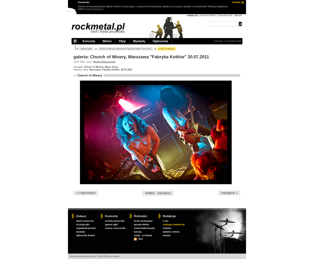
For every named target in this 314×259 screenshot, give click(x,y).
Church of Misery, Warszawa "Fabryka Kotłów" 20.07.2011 (125, 49)
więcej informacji (94, 9)
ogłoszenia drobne (85, 235)
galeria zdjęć (111, 224)
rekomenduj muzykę (144, 228)
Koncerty (88, 41)
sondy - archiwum (143, 235)
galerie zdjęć (86, 49)
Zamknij (236, 2)
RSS (140, 239)
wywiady (80, 232)
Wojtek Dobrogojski (104, 61)
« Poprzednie (86, 193)
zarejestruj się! (225, 15)
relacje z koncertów (115, 228)
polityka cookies (171, 232)
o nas (165, 221)
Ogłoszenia (160, 41)
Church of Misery (89, 75)
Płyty (122, 41)
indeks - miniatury (158, 193)
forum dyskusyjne (143, 221)
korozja (138, 232)
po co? (238, 15)
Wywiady (139, 41)
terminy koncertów (114, 221)
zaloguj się (192, 15)
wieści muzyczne (85, 221)
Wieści (107, 41)
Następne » (229, 193)
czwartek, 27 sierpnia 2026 (227, 41)
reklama (167, 228)
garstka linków (141, 224)
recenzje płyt (82, 224)
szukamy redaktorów (174, 224)
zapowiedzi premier (86, 228)
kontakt (167, 235)
